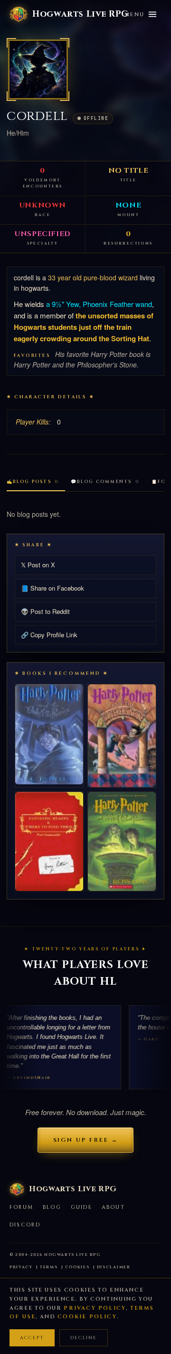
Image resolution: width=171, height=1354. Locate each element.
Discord (25, 1224)
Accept (32, 1337)
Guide (81, 1207)
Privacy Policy (95, 1308)
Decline (83, 1337)
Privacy (21, 1267)
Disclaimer (114, 1267)
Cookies (77, 1267)
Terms (49, 1267)
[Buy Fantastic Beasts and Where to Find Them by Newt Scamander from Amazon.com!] (49, 841)
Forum (21, 1207)
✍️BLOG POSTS (32, 481)
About (113, 1207)
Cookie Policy (87, 1316)
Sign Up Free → (85, 1140)
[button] (38, 69)
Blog (52, 1207)
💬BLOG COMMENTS (105, 481)
